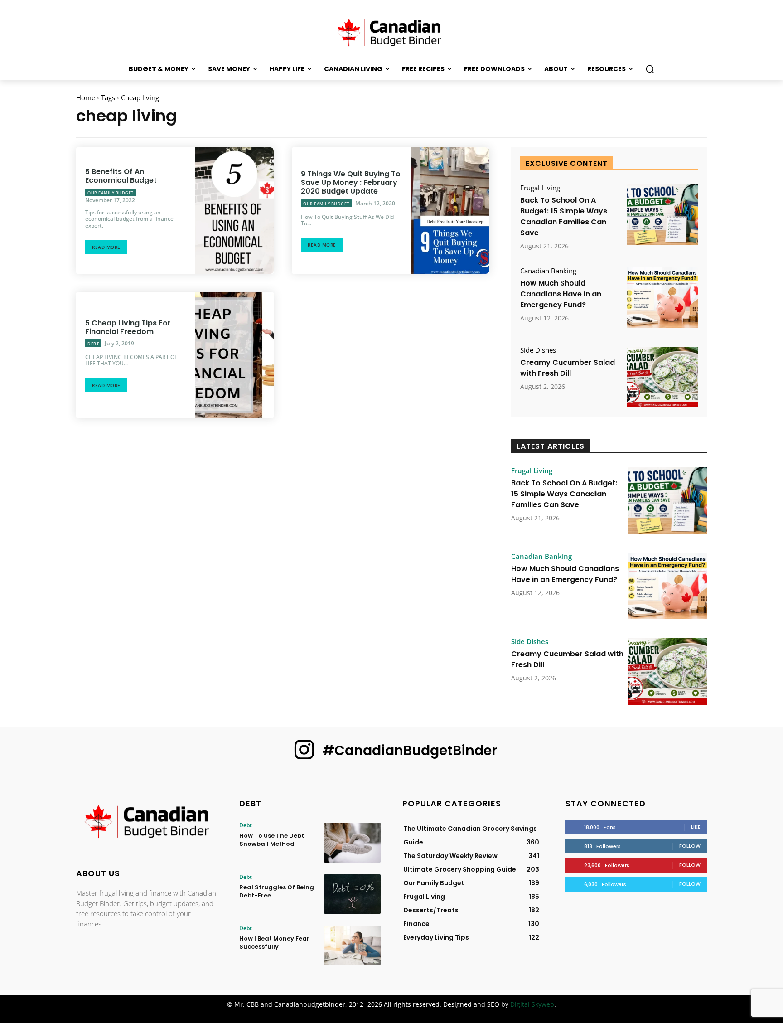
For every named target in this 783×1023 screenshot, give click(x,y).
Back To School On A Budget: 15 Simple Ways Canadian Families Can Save (563, 216)
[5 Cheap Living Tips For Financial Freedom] (234, 355)
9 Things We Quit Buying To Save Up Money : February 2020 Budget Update (351, 182)
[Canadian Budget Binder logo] (147, 822)
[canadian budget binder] (391, 31)
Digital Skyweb (532, 1004)
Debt (93, 344)
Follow (690, 845)
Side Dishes (538, 350)
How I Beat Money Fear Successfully (274, 942)
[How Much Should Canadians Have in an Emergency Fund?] (662, 297)
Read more (106, 247)
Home (85, 97)
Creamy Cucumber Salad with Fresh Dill (567, 367)
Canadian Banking (548, 270)
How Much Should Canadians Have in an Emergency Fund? (560, 294)
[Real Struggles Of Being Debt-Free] (352, 894)
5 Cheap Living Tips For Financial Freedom (128, 327)
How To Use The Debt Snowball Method (271, 839)
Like (696, 826)
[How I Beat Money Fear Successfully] (352, 945)
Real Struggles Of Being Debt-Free (276, 891)
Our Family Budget (110, 193)
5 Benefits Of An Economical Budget (121, 175)
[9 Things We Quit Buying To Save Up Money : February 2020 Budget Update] (450, 210)
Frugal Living (540, 187)
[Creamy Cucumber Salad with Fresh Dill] (662, 377)
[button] (650, 69)
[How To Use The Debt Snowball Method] (352, 842)
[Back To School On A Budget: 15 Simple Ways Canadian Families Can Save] (662, 214)
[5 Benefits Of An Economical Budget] (234, 210)
